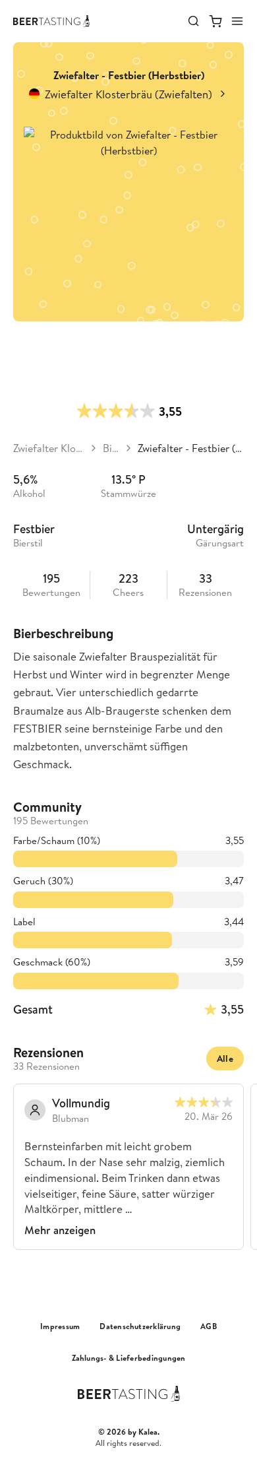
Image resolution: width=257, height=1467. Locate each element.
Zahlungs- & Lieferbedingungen (129, 1358)
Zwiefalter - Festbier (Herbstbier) (191, 448)
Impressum (60, 1326)
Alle (225, 1058)
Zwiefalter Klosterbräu (48, 448)
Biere (111, 448)
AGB (208, 1326)
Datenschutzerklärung (140, 1326)
